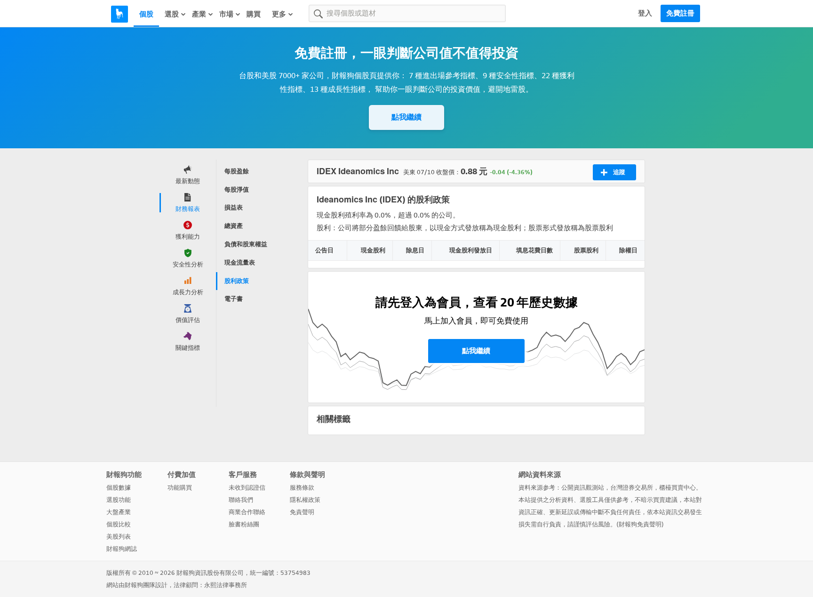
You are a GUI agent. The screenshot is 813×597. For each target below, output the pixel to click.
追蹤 (619, 172)
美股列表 (118, 536)
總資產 (233, 225)
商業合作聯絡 (247, 512)
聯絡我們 (241, 499)
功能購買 (179, 487)
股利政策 (236, 280)
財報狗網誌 (121, 548)
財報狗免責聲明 (640, 524)
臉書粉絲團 (244, 524)
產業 (199, 14)
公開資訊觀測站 (582, 487)
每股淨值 (236, 189)
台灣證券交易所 (631, 487)
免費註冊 (680, 13)
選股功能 (118, 499)
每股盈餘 (236, 171)
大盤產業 (118, 512)
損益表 (233, 207)
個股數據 (118, 487)
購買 (254, 14)
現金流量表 (239, 262)
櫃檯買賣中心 (677, 487)
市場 (226, 14)
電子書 (233, 298)
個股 (146, 14)
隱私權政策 (305, 499)
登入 (645, 13)
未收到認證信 (247, 487)
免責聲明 (302, 512)
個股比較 (118, 524)
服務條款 (302, 487)
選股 (172, 14)
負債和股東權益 (245, 244)
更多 (279, 14)
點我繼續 (406, 117)
